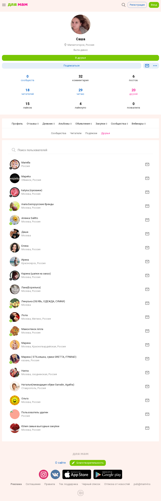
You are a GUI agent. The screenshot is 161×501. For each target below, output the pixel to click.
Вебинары (138, 123)
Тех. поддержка (68, 484)
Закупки (101, 123)
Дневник (48, 123)
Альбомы (65, 123)
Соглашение (33, 484)
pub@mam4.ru (142, 484)
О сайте (60, 462)
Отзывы (32, 123)
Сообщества (119, 123)
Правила (49, 484)
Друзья (105, 133)
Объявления (83, 123)
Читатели (75, 133)
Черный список (91, 484)
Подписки (91, 133)
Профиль (17, 123)
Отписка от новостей (117, 484)
